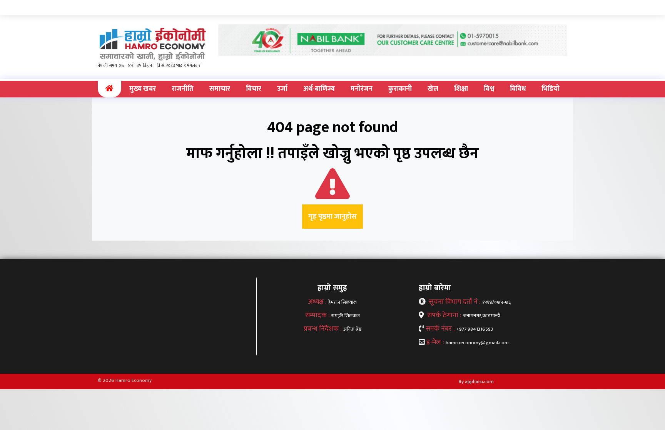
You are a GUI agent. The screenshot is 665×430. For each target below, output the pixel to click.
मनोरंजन (362, 89)
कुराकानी (400, 89)
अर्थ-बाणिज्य (319, 89)
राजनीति (183, 89)
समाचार (219, 89)
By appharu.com (476, 381)
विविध (518, 89)
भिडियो (550, 89)
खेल (433, 89)
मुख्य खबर (142, 89)
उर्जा (282, 89)
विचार (253, 89)
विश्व (489, 89)
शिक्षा (461, 89)
